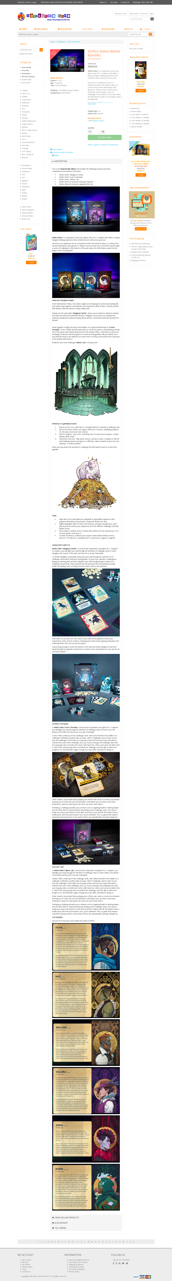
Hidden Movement (29, 121)
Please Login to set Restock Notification (103, 145)
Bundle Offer (26, 79)
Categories (61, 42)
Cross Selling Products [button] (66, 1218)
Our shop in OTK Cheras (78, 1262)
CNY (23, 177)
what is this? (98, 120)
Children (25, 96)
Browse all (26, 219)
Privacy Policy (74, 1271)
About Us (103, 2)
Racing (24, 133)
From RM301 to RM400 (140, 124)
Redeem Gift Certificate (140, 250)
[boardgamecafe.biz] (51, 17)
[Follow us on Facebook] (114, 1263)
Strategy (25, 148)
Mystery (25, 127)
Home (52, 42)
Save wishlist (57, 149)
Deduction (26, 103)
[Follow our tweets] (123, 1263)
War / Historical (27, 154)
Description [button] (61, 161)
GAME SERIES (87, 29)
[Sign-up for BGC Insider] (127, 1263)
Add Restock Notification (140, 241)
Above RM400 (136, 127)
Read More (92, 104)
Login (33, 2)
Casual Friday (27, 168)
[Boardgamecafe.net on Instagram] (116, 1263)
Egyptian (25, 180)
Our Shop (113, 2)
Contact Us (125, 2)
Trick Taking (26, 151)
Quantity (91, 128)
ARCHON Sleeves (28, 76)
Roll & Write (26, 136)
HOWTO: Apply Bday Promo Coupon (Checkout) (142, 245)
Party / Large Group (29, 130)
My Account (134, 13)
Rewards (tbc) (27, 1267)
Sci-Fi (24, 139)
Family (24, 115)
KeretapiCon (26, 165)
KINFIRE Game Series (104, 103)
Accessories (26, 82)
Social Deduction (28, 142)
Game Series (26, 207)
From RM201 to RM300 (140, 120)
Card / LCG (26, 93)
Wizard (24, 199)
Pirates (24, 193)
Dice (23, 109)
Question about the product (62, 152)
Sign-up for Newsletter (121, 1260)
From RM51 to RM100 (139, 114)
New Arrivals (26, 67)
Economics (26, 112)
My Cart (25, 1262)
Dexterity (25, 106)
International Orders (76, 1267)
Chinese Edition (27, 216)
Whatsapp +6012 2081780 (143, 2)
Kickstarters (26, 73)
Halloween (26, 187)
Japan (24, 190)
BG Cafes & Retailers (77, 1269)
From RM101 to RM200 (140, 117)
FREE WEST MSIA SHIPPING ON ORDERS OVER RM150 (62, 2)
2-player (25, 90)
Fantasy (25, 118)
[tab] (86, 161)
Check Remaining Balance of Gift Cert (141, 254)
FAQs (24, 1269)
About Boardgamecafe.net (79, 1260)
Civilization (26, 171)
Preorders (25, 70)
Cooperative (26, 99)
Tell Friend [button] (60, 1228)
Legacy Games (27, 124)
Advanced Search (25, 54)
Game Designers (28, 210)
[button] (21, 254)
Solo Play (25, 145)
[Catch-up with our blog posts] (120, 1263)
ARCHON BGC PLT (44, 1276)
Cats (23, 174)
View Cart (143, 13)
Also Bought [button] (61, 1223)
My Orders (26, 1264)
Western (25, 157)
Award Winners (27, 213)
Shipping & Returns (138, 258)
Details (31, 269)
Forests (24, 184)
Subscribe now (140, 226)
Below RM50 (136, 111)
